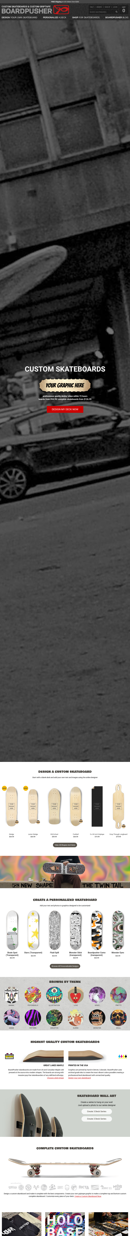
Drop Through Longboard (118, 834)
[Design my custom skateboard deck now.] (65, 393)
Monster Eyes (118, 953)
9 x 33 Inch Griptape (97, 834)
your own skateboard (19, 17)
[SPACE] (97, 995)
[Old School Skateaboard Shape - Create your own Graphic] (54, 806)
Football (76, 834)
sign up (107, 7)
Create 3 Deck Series (96, 1111)
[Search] (116, 12)
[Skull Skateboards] (118, 1017)
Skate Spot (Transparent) (12, 954)
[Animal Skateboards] (11, 995)
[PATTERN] (33, 1017)
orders (99, 7)
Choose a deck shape (55, 1078)
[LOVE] (75, 995)
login (115, 7)
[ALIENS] (75, 1017)
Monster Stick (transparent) (75, 954)
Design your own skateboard (79, 1078)
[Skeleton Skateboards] (54, 1017)
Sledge (11, 834)
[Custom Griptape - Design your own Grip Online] (97, 806)
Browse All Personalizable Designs (65, 966)
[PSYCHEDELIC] (33, 995)
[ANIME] (11, 1017)
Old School (54, 834)
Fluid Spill (54, 953)
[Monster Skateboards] (97, 1017)
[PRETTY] (118, 995)
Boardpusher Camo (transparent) (96, 954)
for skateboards (86, 17)
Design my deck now (65, 409)
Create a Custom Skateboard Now (88, 1196)
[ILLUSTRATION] (54, 995)
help (92, 7)
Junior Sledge (33, 834)
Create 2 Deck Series (96, 1119)
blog (116, 17)
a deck (54, 17)
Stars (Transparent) (33, 953)
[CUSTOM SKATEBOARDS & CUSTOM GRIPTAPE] (35, 14)
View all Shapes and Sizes (65, 845)
